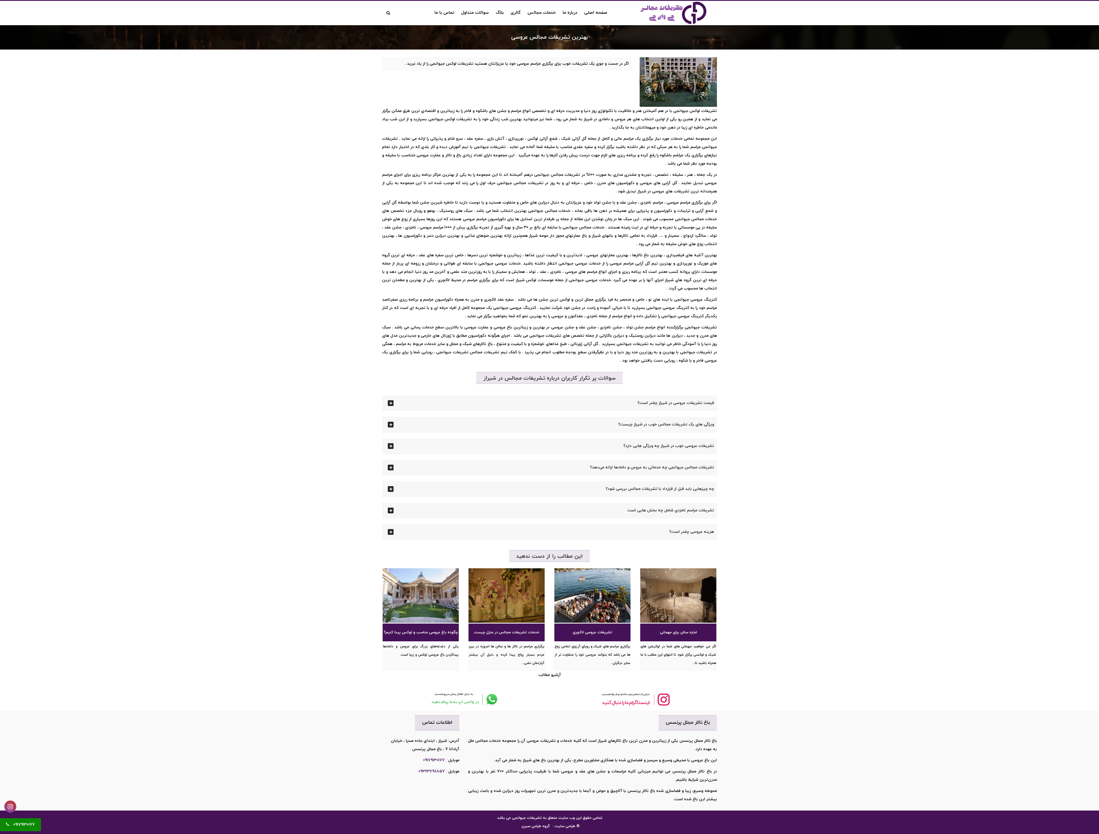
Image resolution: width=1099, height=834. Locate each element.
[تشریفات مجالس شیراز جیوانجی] (678, 12)
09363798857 (431, 771)
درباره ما (570, 13)
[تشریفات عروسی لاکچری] (592, 595)
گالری (516, 13)
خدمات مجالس (541, 13)
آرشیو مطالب (549, 675)
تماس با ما (444, 13)
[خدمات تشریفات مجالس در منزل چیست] (507, 595)
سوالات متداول (475, 13)
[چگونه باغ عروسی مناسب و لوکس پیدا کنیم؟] (421, 595)
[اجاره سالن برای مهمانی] (678, 595)
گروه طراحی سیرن (535, 826)
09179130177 (434, 760)
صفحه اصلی (595, 13)
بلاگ (500, 13)
